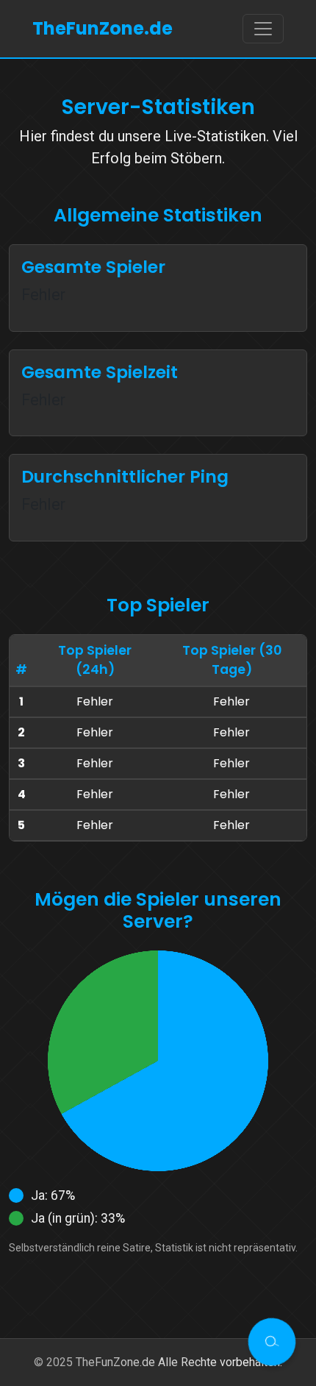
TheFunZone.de (102, 28)
